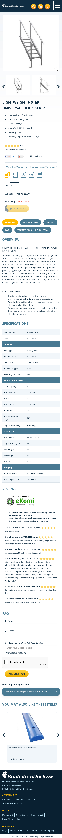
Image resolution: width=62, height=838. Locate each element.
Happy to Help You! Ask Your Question (26, 643)
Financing (31, 799)
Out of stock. (23, 201)
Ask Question (17, 673)
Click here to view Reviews (15, 149)
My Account (7, 815)
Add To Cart (19, 208)
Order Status (22, 815)
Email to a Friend (40, 156)
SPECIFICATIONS (30, 222)
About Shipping (47, 830)
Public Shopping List (11, 819)
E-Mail (11, 630)
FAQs (4, 830)
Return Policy (31, 830)
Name (10, 620)
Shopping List (37, 815)
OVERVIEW (10, 222)
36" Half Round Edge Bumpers (22, 747)
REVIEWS (50, 222)
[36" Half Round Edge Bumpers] (32, 728)
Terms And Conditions (12, 803)
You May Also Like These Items (32, 230)
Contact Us (18, 799)
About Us (6, 799)
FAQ (7, 230)
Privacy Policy (16, 830)
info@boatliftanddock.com (21, 789)
